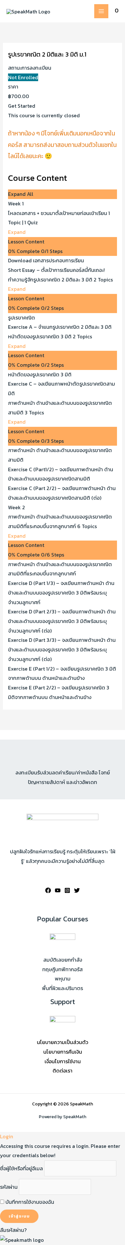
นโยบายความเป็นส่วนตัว (62, 1042)
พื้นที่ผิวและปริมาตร (62, 988)
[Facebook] (48, 890)
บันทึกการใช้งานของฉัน (29, 1202)
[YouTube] (58, 890)
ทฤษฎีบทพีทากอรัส (62, 969)
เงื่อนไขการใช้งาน (63, 1061)
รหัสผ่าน (9, 1187)
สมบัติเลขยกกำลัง (62, 960)
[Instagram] (67, 890)
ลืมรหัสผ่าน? (13, 1230)
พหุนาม (63, 978)
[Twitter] (77, 890)
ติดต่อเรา (62, 1070)
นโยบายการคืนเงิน (62, 1052)
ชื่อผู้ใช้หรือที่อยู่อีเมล (21, 1168)
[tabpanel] (62, 146)
